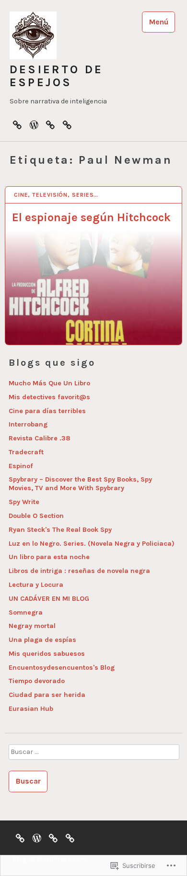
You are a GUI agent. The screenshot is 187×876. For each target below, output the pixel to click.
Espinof (21, 466)
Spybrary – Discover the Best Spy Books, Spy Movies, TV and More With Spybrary (80, 483)
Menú (158, 21)
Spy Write (24, 502)
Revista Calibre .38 (39, 438)
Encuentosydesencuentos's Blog (62, 667)
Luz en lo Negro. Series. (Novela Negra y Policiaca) (92, 543)
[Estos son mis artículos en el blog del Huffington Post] (67, 124)
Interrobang (28, 424)
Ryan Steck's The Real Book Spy (60, 530)
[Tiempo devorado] (50, 124)
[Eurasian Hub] (34, 124)
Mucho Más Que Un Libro (49, 383)
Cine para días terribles (47, 411)
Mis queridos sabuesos (47, 654)
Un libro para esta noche (49, 557)
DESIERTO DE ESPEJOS (56, 76)
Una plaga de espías (42, 640)
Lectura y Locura (36, 585)
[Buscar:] (93, 754)
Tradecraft (26, 452)
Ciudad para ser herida (47, 695)
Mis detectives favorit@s (49, 397)
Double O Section (36, 516)
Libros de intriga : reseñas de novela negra (79, 571)
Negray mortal (32, 626)
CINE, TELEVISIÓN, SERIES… (56, 194)
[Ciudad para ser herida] (17, 124)
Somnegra (26, 612)
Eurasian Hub (31, 709)
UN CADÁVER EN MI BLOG (49, 599)
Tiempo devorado (37, 681)
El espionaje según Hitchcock (91, 217)
